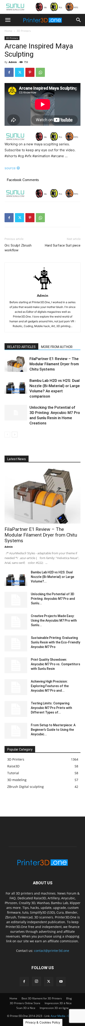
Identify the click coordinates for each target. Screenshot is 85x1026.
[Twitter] (19, 72)
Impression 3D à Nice (58, 1003)
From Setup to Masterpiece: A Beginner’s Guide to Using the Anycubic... (53, 729)
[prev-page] (7, 434)
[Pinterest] (29, 72)
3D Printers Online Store (25, 1003)
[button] (7, 20)
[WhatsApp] (40, 72)
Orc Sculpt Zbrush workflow (18, 247)
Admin (13, 62)
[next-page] (14, 434)
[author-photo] (42, 289)
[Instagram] (36, 981)
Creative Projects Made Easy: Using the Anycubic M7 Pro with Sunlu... (54, 620)
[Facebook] (9, 72)
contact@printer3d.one (51, 950)
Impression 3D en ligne (54, 1008)
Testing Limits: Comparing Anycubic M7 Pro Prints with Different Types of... (51, 707)
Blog (69, 998)
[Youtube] (61, 981)
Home (8, 31)
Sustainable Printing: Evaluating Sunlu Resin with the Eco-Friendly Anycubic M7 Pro (55, 642)
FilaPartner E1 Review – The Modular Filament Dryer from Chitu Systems (54, 363)
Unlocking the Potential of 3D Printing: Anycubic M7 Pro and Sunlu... (53, 598)
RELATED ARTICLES (21, 347)
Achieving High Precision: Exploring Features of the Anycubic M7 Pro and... (50, 686)
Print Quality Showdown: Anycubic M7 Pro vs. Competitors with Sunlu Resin (55, 664)
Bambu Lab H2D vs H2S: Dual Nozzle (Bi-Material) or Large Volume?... (52, 576)
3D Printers (24, 31)
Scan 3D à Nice (25, 1008)
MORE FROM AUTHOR (57, 347)
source (10, 168)
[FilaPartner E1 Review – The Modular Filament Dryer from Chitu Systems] (16, 364)
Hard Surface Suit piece (62, 245)
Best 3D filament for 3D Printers (42, 998)
